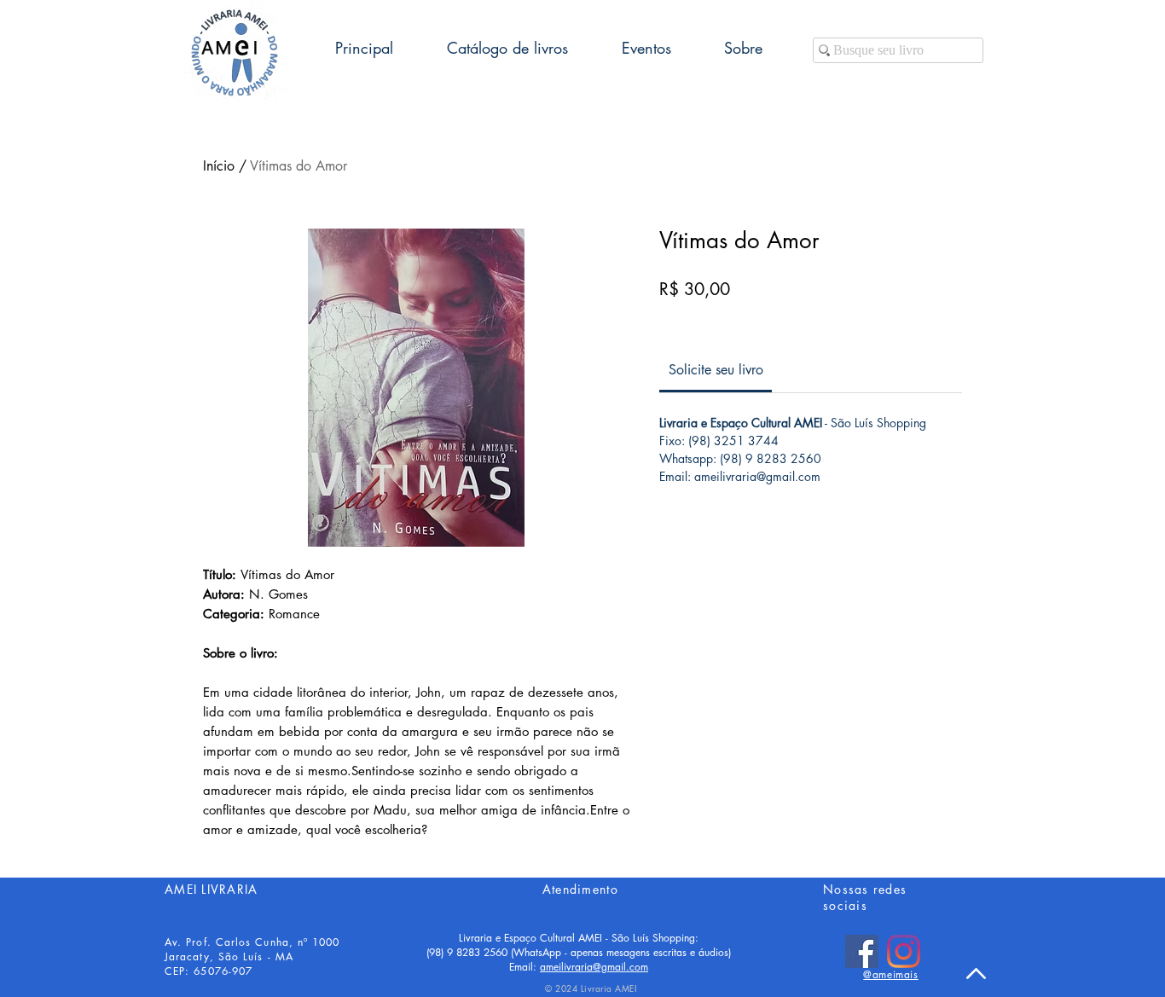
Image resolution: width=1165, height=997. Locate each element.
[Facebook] (861, 951)
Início (219, 166)
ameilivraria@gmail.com (594, 966)
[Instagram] (903, 951)
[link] (716, 370)
